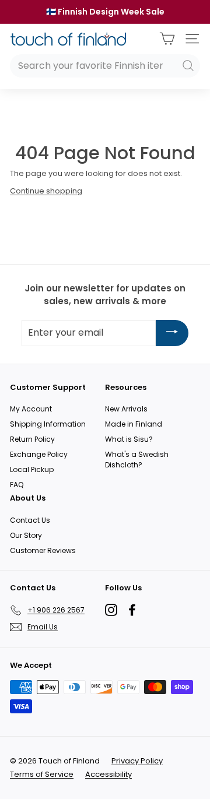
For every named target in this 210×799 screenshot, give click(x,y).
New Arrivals (126, 409)
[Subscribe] (172, 333)
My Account (31, 409)
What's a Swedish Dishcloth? (137, 459)
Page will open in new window (111, 610)
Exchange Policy (39, 454)
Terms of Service (42, 774)
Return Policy (32, 439)
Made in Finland (133, 424)
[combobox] (105, 66)
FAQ (16, 485)
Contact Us (30, 520)
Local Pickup (32, 469)
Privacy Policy (137, 760)
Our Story (26, 535)
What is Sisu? (129, 439)
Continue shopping (46, 190)
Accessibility (108, 774)
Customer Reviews (43, 550)
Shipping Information (48, 424)
